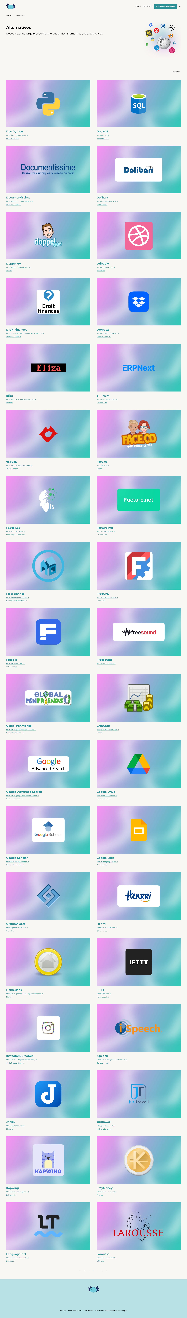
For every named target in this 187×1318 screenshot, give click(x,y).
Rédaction (10, 1261)
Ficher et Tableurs (104, 337)
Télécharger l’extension (165, 6)
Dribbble (103, 263)
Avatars (9, 271)
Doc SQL (103, 131)
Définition (100, 1261)
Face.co (102, 461)
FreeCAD (103, 593)
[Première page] (81, 1270)
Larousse (103, 1254)
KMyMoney (105, 1188)
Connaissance (18, 799)
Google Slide (105, 857)
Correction (10, 931)
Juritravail (104, 1122)
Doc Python (14, 131)
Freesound (104, 659)
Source (9, 799)
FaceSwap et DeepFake (15, 535)
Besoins (175, 72)
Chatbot (9, 403)
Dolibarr (102, 197)
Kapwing (12, 1188)
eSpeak (11, 461)
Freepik (11, 659)
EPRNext (103, 395)
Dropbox (103, 329)
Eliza (9, 395)
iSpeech (102, 1056)
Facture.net (105, 527)
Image (14, 667)
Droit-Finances (16, 329)
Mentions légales (75, 1311)
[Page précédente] (85, 1270)
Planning (9, 1129)
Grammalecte (16, 924)
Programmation (12, 138)
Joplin (10, 1122)
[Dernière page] (106, 1270)
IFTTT (100, 990)
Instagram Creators (20, 1056)
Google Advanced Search (24, 791)
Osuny (122, 1311)
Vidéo (8, 667)
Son (98, 667)
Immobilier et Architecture (16, 601)
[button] (161, 38)
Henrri (101, 924)
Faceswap (13, 527)
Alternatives (147, 6)
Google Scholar (17, 857)
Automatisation (103, 997)
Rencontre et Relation (15, 733)
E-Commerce (102, 205)
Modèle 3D (101, 601)
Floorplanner (15, 593)
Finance (100, 733)
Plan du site (88, 1311)
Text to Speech (12, 469)
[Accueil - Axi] (10, 6)
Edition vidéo (11, 1195)
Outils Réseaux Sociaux (15, 1063)
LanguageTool (16, 1254)
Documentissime (18, 197)
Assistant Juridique (13, 205)
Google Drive (106, 791)
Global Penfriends (19, 725)
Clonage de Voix (103, 1063)
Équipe (63, 1311)
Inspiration (101, 271)
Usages (138, 6)
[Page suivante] (102, 1270)
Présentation (102, 865)
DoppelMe (13, 263)
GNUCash (103, 725)
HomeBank (14, 990)
